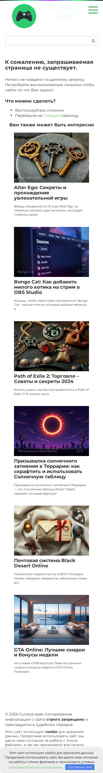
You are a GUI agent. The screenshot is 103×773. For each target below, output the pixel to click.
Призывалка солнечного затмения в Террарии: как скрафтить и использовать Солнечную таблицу (48, 469)
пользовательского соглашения (35, 767)
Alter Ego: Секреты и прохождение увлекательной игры (41, 193)
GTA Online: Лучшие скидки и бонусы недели (49, 652)
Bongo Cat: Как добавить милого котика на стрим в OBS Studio (47, 287)
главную (51, 115)
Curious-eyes (65, 12)
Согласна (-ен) (80, 767)
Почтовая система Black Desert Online (44, 563)
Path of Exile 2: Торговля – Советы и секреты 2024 (46, 378)
